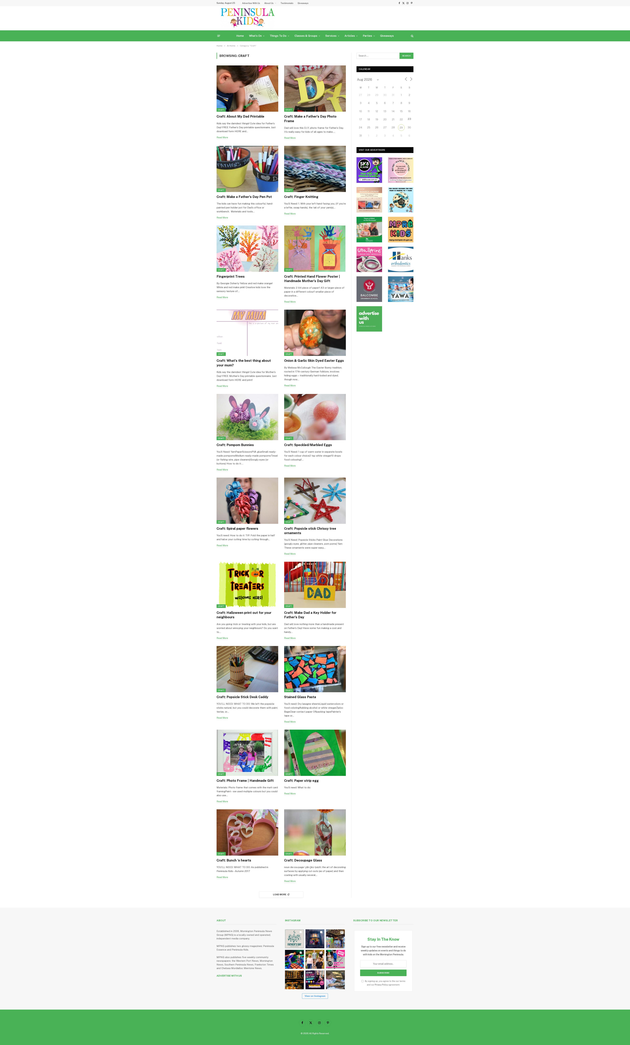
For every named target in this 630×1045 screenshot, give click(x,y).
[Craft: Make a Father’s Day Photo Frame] (315, 88)
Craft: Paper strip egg (301, 781)
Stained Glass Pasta (300, 697)
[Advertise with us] (369, 319)
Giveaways (303, 3)
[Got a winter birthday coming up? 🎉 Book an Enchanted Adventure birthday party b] (314, 959)
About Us (268, 3)
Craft (221, 110)
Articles (350, 35)
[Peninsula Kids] (248, 18)
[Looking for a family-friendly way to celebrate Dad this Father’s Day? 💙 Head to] (294, 938)
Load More (279, 894)
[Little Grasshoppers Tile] (369, 229)
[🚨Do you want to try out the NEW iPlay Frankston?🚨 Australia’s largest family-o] (294, 959)
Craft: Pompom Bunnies (235, 445)
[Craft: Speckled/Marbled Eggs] (315, 417)
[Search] (411, 36)
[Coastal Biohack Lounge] (369, 200)
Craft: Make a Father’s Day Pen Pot (244, 197)
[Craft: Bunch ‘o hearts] (247, 832)
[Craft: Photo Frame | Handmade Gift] (247, 753)
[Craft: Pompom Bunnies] (247, 417)
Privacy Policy (381, 985)
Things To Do (278, 35)
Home (240, 35)
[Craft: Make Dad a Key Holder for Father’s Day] (315, 585)
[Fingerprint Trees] (247, 248)
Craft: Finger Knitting (301, 197)
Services (330, 35)
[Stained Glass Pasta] (315, 669)
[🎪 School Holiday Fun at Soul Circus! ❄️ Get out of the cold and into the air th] (314, 979)
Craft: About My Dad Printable (240, 116)
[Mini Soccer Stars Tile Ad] (401, 200)
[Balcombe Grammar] (369, 289)
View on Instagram (315, 996)
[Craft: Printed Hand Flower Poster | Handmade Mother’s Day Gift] (315, 248)
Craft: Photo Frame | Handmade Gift (245, 781)
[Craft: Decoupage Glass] (315, 832)
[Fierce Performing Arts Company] (401, 170)
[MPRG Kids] (401, 229)
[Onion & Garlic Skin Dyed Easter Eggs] (315, 333)
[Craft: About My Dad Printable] (247, 88)
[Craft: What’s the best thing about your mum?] (247, 333)
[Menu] (218, 35)
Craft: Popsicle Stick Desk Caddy (242, 697)
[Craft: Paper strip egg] (315, 753)
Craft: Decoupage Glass (303, 860)
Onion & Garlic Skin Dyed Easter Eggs (314, 361)
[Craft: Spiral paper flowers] (247, 501)
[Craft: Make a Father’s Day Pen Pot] (247, 169)
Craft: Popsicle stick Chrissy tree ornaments (310, 531)
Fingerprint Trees (231, 276)
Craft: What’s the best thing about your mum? (244, 363)
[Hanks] (401, 259)
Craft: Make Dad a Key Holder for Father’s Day (310, 615)
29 (401, 127)
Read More (222, 137)
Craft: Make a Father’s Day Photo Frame (310, 118)
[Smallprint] (369, 259)
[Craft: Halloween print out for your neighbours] (247, 585)
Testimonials (287, 3)
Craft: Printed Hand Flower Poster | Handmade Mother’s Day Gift (312, 279)
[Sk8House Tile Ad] (369, 170)
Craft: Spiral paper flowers (237, 529)
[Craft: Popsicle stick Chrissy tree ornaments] (315, 501)
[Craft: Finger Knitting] (315, 169)
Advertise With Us (251, 3)
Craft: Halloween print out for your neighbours (244, 615)
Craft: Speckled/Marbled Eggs (308, 445)
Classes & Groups (305, 35)
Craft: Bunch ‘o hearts (234, 860)
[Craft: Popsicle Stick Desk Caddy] (247, 669)
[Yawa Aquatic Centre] (401, 289)
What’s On (255, 35)
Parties (367, 35)
